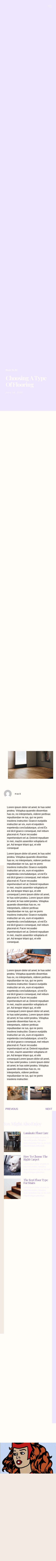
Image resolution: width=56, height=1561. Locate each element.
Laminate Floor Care (35, 1133)
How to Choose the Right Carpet (35, 1158)
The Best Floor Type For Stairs (35, 1181)
